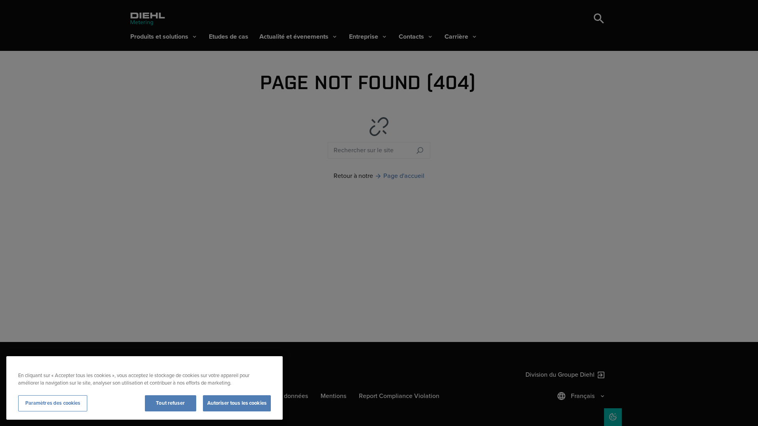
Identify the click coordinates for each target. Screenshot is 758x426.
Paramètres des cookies (53, 403)
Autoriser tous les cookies (236, 403)
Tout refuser (170, 403)
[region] (144, 388)
